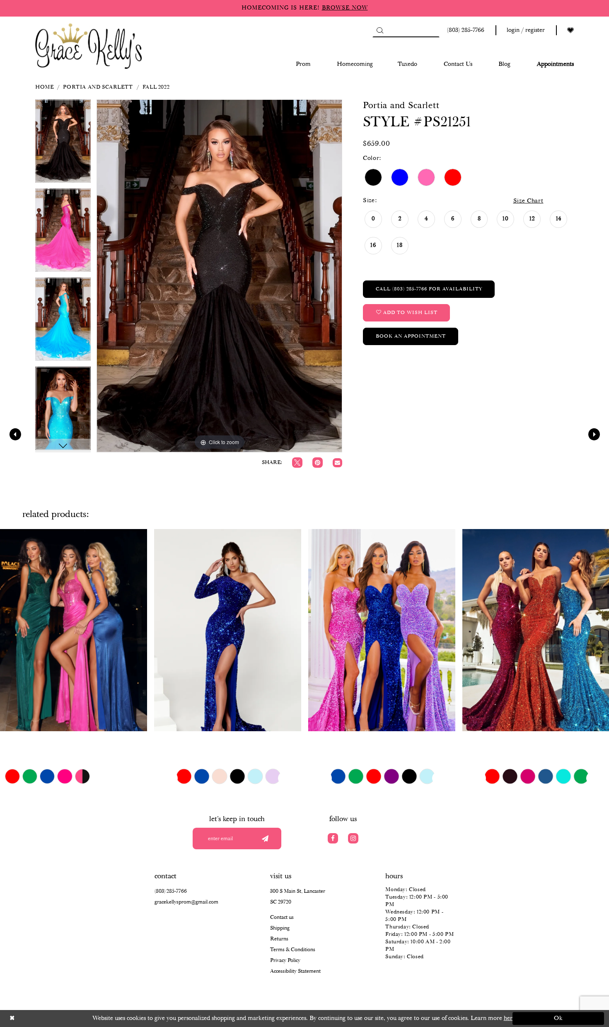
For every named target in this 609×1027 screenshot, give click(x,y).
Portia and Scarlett (98, 87)
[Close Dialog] (51, 1018)
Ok (558, 1018)
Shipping (280, 928)
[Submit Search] (379, 30)
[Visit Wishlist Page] (570, 30)
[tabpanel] (63, 143)
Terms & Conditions (292, 950)
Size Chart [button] (528, 201)
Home (44, 87)
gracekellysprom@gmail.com (186, 902)
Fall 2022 (156, 87)
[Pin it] (317, 462)
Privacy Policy (285, 960)
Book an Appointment (411, 336)
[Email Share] (337, 463)
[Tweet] (297, 462)
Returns (279, 939)
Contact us (282, 917)
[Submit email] (265, 838)
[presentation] (73, 630)
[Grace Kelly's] (88, 45)
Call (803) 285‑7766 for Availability (429, 289)
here (509, 1018)
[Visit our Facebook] (333, 838)
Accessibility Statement (295, 971)
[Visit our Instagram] (353, 838)
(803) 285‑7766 (171, 891)
